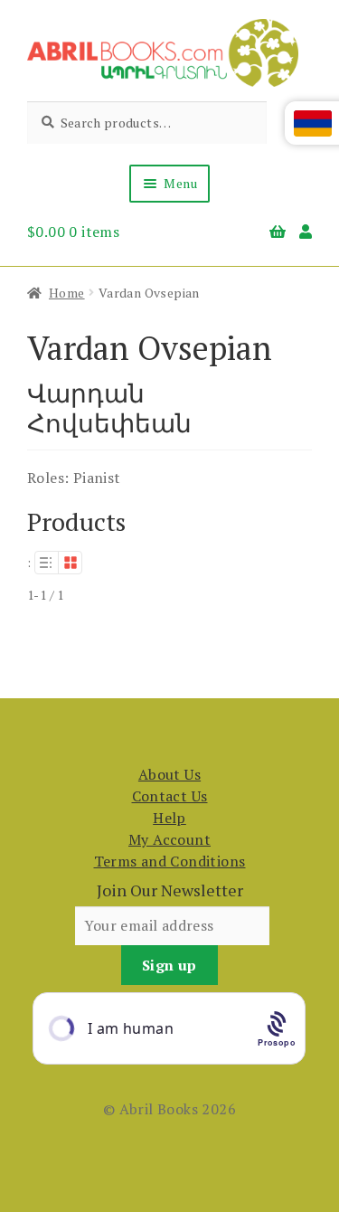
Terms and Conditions (170, 861)
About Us (169, 774)
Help (169, 818)
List (46, 562)
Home (67, 292)
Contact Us (170, 796)
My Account (169, 839)
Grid (70, 562)
